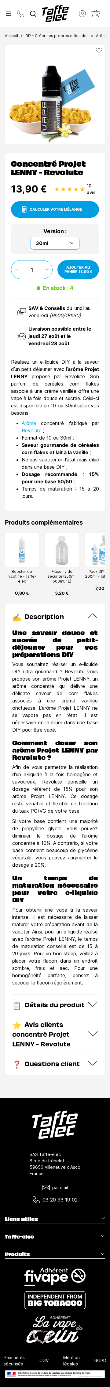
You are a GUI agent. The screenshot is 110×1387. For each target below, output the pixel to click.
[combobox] (33, 13)
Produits (17, 1254)
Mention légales (71, 1360)
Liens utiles (21, 1218)
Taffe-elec (19, 1236)
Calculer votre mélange (56, 209)
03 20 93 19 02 (60, 1200)
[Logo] (55, 13)
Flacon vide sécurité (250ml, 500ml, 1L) (61, 576)
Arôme (29, 423)
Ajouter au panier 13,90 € (78, 269)
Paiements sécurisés (14, 1360)
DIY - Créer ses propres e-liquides (57, 35)
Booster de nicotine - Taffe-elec (22, 576)
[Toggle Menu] (8, 13)
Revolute (32, 430)
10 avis (91, 189)
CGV (44, 1360)
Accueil (11, 35)
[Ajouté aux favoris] (99, 51)
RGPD (100, 1360)
